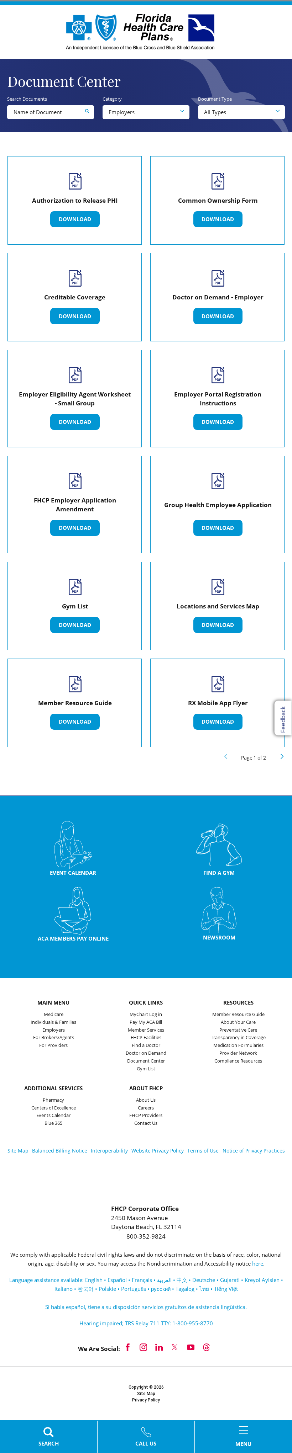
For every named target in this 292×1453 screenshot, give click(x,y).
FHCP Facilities (146, 1037)
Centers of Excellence (53, 1108)
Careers (146, 1108)
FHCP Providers (145, 1115)
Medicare (53, 1014)
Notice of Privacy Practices (254, 1150)
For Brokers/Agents (53, 1037)
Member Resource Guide (238, 1014)
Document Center (146, 1061)
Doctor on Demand (146, 1053)
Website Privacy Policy (157, 1150)
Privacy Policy (146, 1400)
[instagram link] (143, 1347)
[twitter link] (175, 1347)
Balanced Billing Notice (59, 1150)
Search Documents (27, 99)
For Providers (53, 1045)
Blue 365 (53, 1123)
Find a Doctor (146, 1045)
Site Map (17, 1150)
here (257, 1263)
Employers (53, 1030)
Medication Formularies (238, 1045)
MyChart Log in (146, 1014)
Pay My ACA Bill (146, 1022)
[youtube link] (190, 1347)
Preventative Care (238, 1030)
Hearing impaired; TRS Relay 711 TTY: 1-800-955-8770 (146, 1323)
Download (75, 219)
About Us (146, 1100)
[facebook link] (128, 1347)
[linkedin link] (159, 1347)
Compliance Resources (238, 1061)
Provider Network (238, 1053)
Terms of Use (203, 1150)
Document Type (215, 99)
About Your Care (238, 1022)
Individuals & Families (53, 1022)
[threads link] (206, 1347)
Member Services (146, 1030)
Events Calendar (53, 1115)
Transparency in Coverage (238, 1037)
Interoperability (109, 1150)
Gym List (146, 1068)
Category (112, 99)
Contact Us (145, 1123)
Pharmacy (53, 1100)
